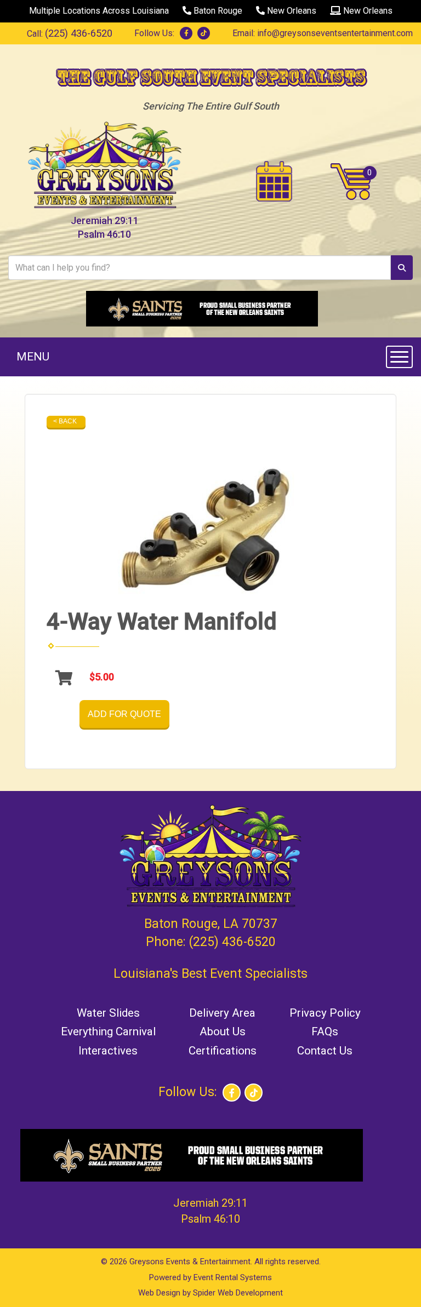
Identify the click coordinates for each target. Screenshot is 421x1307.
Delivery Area (222, 1012)
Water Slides (108, 1012)
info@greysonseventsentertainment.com (335, 33)
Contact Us (324, 1050)
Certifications (223, 1050)
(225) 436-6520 (78, 33)
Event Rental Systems (233, 1277)
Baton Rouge (216, 10)
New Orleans (290, 10)
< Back (65, 421)
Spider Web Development (238, 1293)
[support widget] (388, 1280)
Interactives (108, 1050)
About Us (223, 1031)
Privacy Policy (325, 1012)
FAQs (324, 1031)
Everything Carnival (108, 1031)
